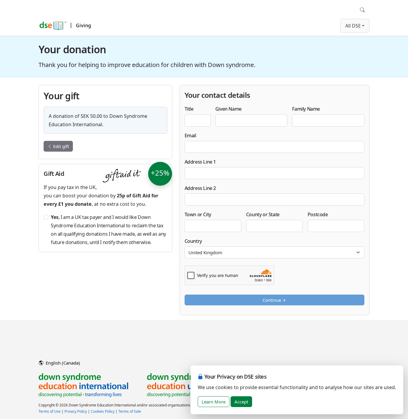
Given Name (228, 109)
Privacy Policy (76, 411)
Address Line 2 (200, 188)
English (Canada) (62, 363)
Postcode (318, 214)
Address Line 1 (200, 162)
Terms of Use (50, 411)
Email (190, 135)
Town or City (198, 214)
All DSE (353, 25)
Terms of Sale (129, 411)
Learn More (214, 402)
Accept (241, 402)
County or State (263, 214)
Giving (83, 25)
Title (189, 109)
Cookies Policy (102, 411)
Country (193, 241)
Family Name (306, 109)
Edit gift (60, 146)
